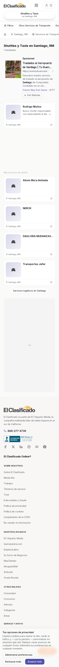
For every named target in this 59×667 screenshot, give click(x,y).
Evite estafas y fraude (15, 500)
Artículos (8, 604)
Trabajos (8, 483)
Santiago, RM (21, 34)
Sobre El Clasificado (14, 472)
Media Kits (9, 477)
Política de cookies (14, 511)
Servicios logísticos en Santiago (29, 290)
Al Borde (8, 572)
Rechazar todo (13, 661)
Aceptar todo (35, 661)
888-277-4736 (17, 430)
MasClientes (10, 560)
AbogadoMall (11, 566)
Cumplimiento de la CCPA (17, 517)
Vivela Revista (11, 577)
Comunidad (10, 593)
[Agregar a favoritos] (51, 125)
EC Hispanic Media (13, 538)
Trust (6, 494)
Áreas (7, 615)
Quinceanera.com (13, 544)
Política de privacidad (15, 506)
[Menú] (48, 5)
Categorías (9, 610)
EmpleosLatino (11, 549)
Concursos (9, 599)
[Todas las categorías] (36, 5)
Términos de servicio (15, 489)
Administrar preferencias (18, 654)
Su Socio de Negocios (15, 555)
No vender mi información (17, 522)
